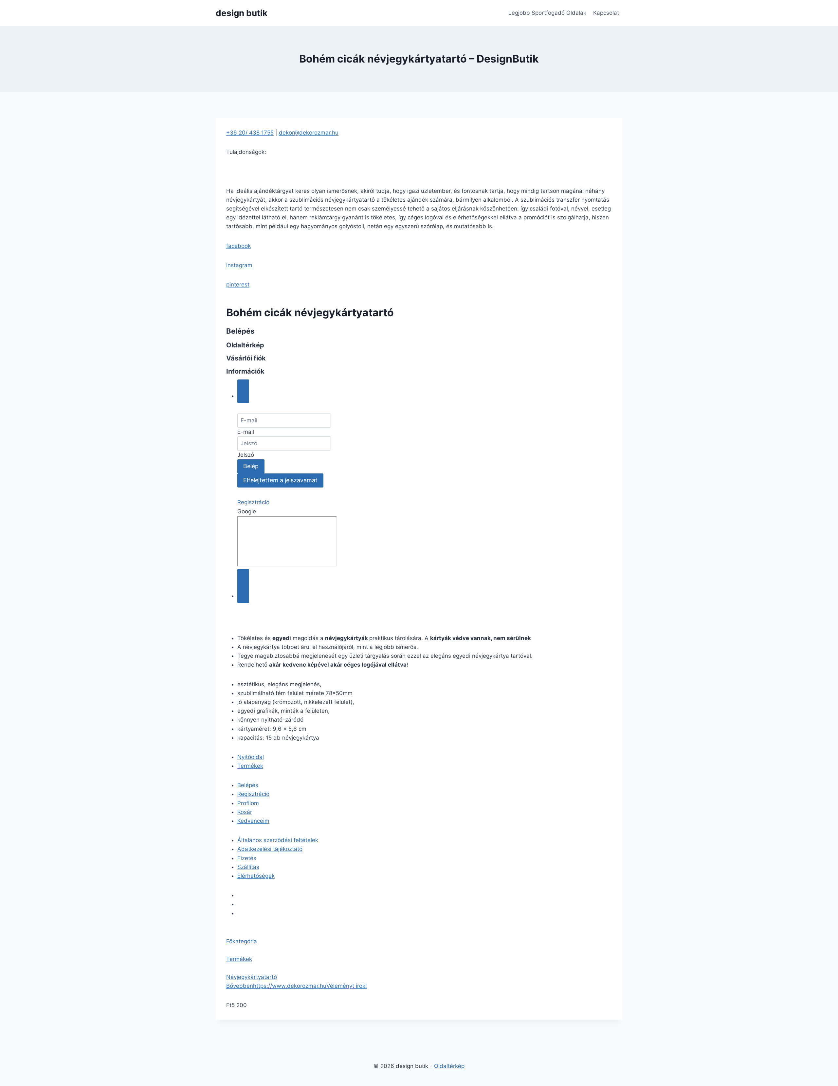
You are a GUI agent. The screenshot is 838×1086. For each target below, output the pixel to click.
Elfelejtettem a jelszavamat (280, 480)
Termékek (250, 766)
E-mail (245, 432)
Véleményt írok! (346, 986)
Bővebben (239, 986)
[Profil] (243, 391)
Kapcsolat (606, 12)
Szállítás (248, 867)
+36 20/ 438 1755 (250, 132)
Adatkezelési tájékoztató (269, 849)
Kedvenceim (253, 821)
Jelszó (245, 454)
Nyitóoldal (250, 757)
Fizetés (246, 858)
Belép (251, 466)
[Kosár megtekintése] (243, 586)
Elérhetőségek (256, 876)
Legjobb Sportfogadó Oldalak (547, 12)
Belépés (247, 785)
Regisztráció (253, 502)
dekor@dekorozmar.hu (308, 132)
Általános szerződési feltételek (277, 840)
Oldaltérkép (449, 1066)
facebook (238, 246)
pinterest (237, 284)
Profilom (248, 803)
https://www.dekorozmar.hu (289, 986)
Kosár (244, 812)
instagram (239, 265)
